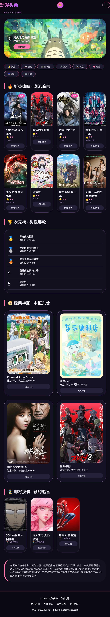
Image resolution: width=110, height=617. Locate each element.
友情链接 (61, 604)
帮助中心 (48, 604)
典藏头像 (28, 387)
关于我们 (35, 604)
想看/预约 (15, 146)
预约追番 (15, 548)
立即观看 (21, 47)
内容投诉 (74, 604)
